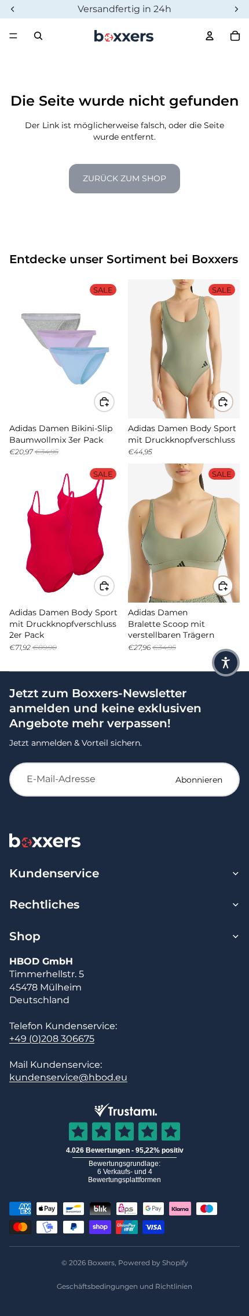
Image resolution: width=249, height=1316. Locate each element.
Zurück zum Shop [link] (124, 178)
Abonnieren (198, 780)
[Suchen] (38, 35)
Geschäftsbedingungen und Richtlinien (124, 1286)
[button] (226, 662)
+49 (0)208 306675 (51, 1038)
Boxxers (101, 1262)
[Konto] (209, 35)
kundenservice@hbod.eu (68, 1077)
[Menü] (13, 36)
